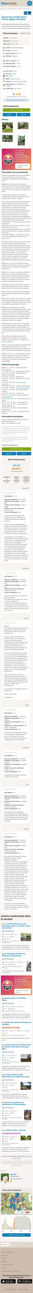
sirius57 (13, 1174)
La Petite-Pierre (17, 81)
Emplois (3, 1258)
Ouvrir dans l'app (17, 110)
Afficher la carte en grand (16, 1235)
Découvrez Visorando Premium (15, 100)
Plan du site (4, 1255)
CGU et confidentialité (7, 1252)
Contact (3, 1268)
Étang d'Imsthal (6, 369)
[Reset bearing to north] (30, 1200)
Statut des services (10, 1289)
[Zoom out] (30, 1197)
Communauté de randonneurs (10, 1271)
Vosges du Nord (15, 79)
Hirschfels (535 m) (7, 397)
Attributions (4, 1213)
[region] (16, 1203)
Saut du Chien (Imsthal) (23, 388)
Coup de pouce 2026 (7, 1265)
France (11, 76)
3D (26, 1212)
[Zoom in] (30, 1195)
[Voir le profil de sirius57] (5, 1178)
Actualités (4, 1261)
